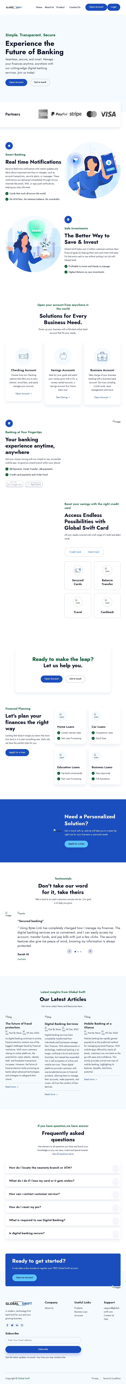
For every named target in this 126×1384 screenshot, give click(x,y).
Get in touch (40, 82)
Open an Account (24, 1277)
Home (39, 7)
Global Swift (24, 1378)
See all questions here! (63, 1154)
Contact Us (74, 7)
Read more (10, 1086)
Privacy (95, 1378)
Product (60, 7)
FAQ (106, 1319)
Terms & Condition (112, 1378)
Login (113, 7)
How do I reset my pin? (25, 1207)
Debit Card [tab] (93, 552)
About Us (49, 7)
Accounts (78, 1315)
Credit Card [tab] (75, 552)
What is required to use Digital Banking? (37, 1220)
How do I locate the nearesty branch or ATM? (40, 1167)
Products (78, 1308)
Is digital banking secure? (27, 1233)
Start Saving (61, 397)
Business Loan (80, 1311)
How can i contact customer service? (34, 1194)
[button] (75, 951)
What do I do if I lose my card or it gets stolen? (41, 1180)
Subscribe (43, 1349)
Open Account (96, 7)
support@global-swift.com (112, 1309)
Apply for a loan (17, 752)
